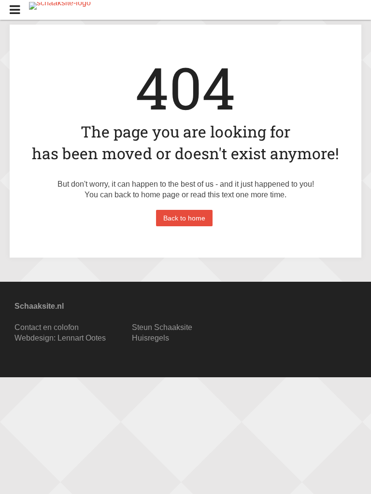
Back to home (184, 218)
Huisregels (150, 338)
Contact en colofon (46, 327)
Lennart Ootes (81, 338)
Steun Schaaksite (162, 327)
